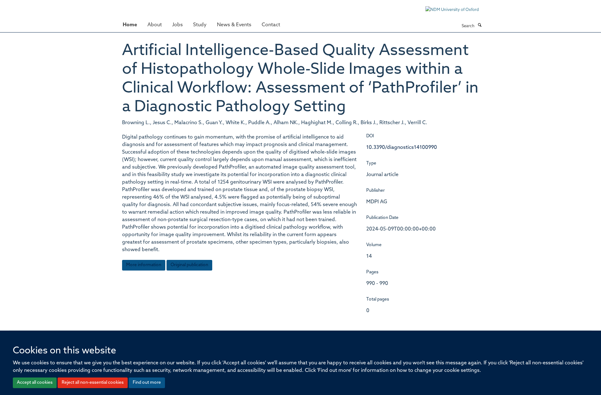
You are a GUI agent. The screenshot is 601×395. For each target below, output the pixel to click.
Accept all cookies (35, 382)
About (154, 25)
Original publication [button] (189, 265)
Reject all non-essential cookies (93, 382)
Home (130, 25)
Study (200, 25)
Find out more (147, 382)
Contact (271, 25)
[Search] (479, 25)
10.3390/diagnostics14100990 (401, 147)
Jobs (177, 25)
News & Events (234, 25)
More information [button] (143, 265)
